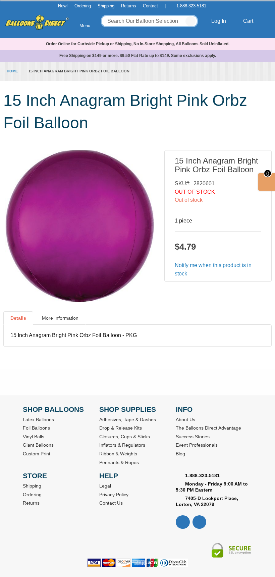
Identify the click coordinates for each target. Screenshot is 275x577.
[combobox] (149, 21)
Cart (249, 21)
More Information (60, 318)
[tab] (18, 320)
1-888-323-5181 (191, 5)
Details (18, 318)
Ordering (82, 5)
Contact (150, 5)
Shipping (106, 5)
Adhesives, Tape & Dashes (127, 419)
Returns (128, 5)
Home (12, 71)
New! (63, 5)
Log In (219, 21)
